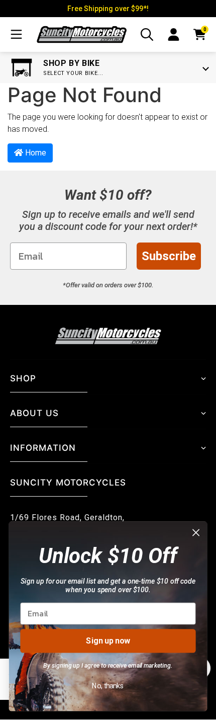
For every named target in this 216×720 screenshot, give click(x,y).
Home (34, 152)
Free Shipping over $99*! (108, 9)
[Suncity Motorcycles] (82, 34)
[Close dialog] (196, 532)
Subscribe (169, 256)
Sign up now (108, 640)
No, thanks (108, 685)
